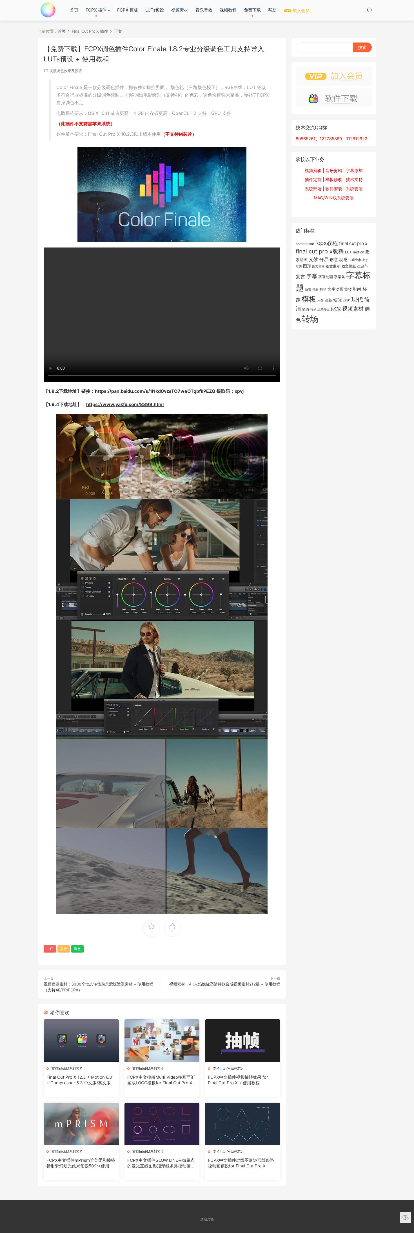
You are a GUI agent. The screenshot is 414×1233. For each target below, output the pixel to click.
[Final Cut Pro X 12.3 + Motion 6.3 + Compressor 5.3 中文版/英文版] (81, 1040)
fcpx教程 (326, 242)
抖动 (323, 289)
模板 (309, 299)
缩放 (336, 309)
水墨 (320, 300)
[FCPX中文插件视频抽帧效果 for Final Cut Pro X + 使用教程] (242, 1040)
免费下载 (252, 10)
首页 (74, 10)
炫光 (337, 300)
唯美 (299, 266)
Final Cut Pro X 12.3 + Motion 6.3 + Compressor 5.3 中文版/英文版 (79, 1079)
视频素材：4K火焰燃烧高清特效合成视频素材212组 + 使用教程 (224, 984)
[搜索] (369, 10)
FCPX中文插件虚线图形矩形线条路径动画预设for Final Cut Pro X (241, 1163)
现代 (357, 299)
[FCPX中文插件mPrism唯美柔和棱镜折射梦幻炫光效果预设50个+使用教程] (81, 1124)
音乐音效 (203, 10)
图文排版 (348, 266)
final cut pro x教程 (320, 251)
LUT (49, 949)
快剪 (308, 289)
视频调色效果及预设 (65, 70)
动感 (343, 259)
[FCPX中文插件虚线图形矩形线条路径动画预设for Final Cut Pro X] (242, 1124)
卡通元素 (355, 260)
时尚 (357, 289)
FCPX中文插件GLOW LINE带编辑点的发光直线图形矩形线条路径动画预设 (161, 1163)
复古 (300, 276)
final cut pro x (353, 243)
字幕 (311, 276)
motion (358, 252)
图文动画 (318, 266)
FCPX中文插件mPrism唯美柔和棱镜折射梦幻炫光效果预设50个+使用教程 (80, 1163)
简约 (305, 309)
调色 (77, 949)
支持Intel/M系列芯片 (67, 1068)
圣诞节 (362, 266)
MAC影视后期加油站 (48, 10)
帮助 (272, 10)
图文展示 (333, 266)
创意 (334, 259)
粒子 (313, 309)
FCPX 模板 (127, 10)
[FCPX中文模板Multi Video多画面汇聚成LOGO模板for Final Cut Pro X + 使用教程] (162, 1040)
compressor (305, 244)
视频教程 (228, 10)
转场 (310, 319)
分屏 (323, 259)
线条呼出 (323, 309)
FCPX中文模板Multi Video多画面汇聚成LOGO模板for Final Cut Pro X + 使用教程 (161, 1080)
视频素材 (179, 10)
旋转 (348, 289)
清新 (328, 300)
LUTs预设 (154, 10)
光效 (313, 259)
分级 (63, 949)
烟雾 (346, 300)
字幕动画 (325, 277)
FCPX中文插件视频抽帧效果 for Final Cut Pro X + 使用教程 (238, 1079)
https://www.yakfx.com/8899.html (125, 404)
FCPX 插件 (96, 10)
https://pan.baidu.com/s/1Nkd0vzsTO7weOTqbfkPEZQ (155, 391)
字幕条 (339, 277)
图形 (307, 266)
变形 (365, 260)
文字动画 (335, 289)
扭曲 (315, 289)
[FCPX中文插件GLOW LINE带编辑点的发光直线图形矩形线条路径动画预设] (162, 1124)
